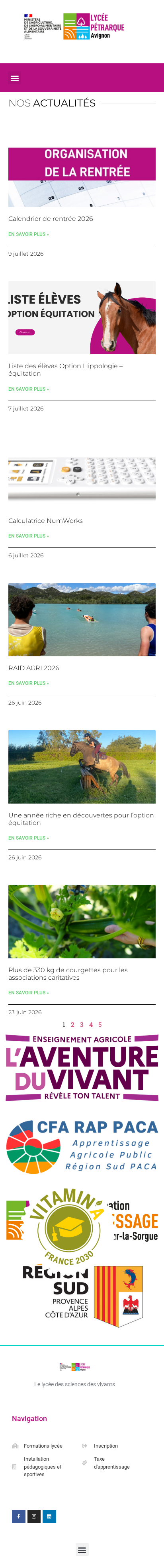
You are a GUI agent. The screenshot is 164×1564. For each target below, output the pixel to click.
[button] (14, 77)
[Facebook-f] (18, 1517)
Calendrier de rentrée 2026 (50, 218)
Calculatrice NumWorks (45, 521)
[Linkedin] (49, 1517)
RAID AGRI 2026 (33, 668)
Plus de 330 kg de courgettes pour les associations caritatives (68, 973)
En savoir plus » (28, 234)
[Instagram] (34, 1517)
